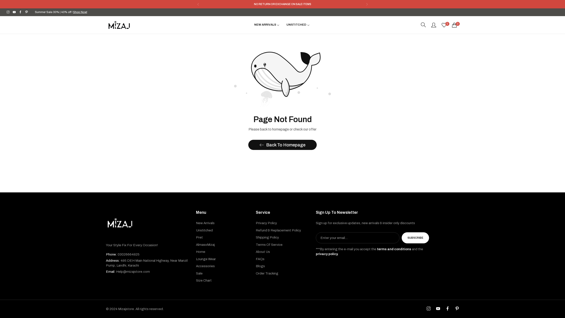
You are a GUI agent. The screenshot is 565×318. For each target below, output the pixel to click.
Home (200, 252)
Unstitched (204, 230)
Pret (199, 237)
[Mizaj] (119, 25)
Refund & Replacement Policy (278, 230)
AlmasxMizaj (205, 244)
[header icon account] (433, 25)
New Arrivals (205, 223)
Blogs (260, 266)
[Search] (423, 25)
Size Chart (204, 280)
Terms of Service (269, 244)
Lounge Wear (206, 259)
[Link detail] (8, 12)
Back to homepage (285, 144)
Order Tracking (267, 273)
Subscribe (415, 237)
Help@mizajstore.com (128, 271)
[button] (198, 4)
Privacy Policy (266, 223)
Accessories (205, 266)
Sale (199, 273)
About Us (263, 252)
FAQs (260, 259)
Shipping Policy (267, 237)
